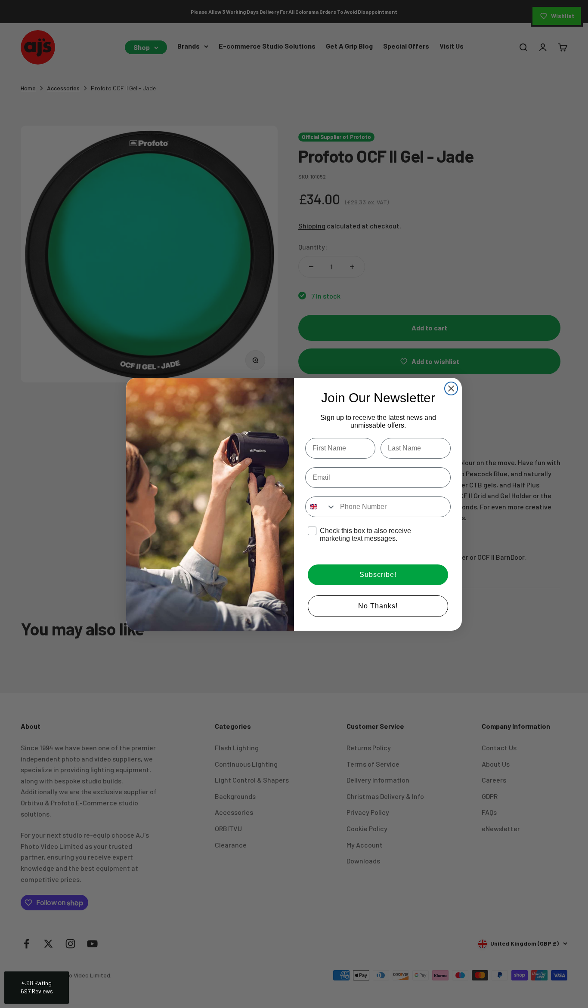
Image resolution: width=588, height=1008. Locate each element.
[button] (36, 987)
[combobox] (321, 507)
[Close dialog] (451, 388)
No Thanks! (378, 606)
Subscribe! (377, 574)
